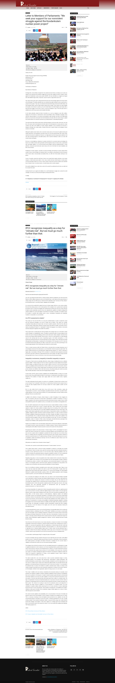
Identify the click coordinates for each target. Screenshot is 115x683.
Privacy (78, 681)
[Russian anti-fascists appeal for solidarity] (73, 35)
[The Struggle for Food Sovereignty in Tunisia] (30, 207)
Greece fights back (80, 22)
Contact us (87, 681)
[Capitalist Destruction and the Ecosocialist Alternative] (73, 18)
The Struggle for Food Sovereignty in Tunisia (58, 196)
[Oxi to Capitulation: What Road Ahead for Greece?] (73, 53)
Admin (29, 27)
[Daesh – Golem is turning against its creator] (73, 71)
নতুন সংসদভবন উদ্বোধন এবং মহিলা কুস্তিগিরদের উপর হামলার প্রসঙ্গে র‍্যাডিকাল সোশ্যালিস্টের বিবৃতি (82, 58)
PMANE (27, 182)
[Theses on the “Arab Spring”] (73, 41)
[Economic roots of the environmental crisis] (51, 207)
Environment (31, 11)
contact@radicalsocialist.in (52, 676)
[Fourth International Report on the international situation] (73, 47)
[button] (88, 8)
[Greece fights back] (73, 24)
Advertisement (82, 681)
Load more (79, 75)
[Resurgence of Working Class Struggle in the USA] (73, 30)
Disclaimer (74, 681)
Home (27, 11)
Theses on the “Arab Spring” (82, 39)
